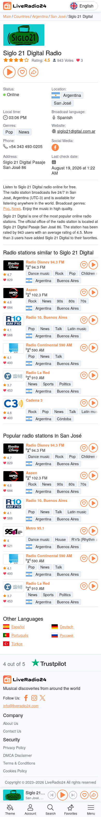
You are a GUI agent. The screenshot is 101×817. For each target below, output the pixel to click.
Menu (91, 813)
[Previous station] (52, 795)
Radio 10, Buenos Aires (46, 317)
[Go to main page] (25, 6)
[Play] (9, 72)
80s (72, 301)
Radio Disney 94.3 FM (45, 262)
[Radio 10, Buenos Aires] (13, 320)
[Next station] (73, 795)
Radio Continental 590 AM (49, 345)
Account (30, 813)
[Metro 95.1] (13, 531)
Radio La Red (38, 372)
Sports (48, 383)
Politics (65, 383)
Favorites (70, 813)
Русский (66, 635)
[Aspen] (13, 293)
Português (19, 635)
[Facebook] (55, 147)
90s (60, 301)
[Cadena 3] (13, 403)
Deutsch (66, 626)
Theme (10, 813)
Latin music (77, 328)
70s (83, 301)
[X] (42, 698)
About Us (10, 723)
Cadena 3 (34, 400)
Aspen (31, 289)
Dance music (38, 273)
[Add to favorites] (22, 72)
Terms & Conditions (19, 763)
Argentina (72, 95)
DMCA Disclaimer (17, 755)
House (60, 539)
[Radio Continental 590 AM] (13, 348)
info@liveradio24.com (21, 705)
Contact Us (12, 731)
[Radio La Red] (13, 376)
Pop (9, 132)
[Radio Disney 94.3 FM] (13, 265)
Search (51, 813)
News (24, 132)
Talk (58, 328)
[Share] (33, 72)
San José (62, 103)
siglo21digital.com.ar (76, 131)
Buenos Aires (68, 280)
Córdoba (64, 418)
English (86, 6)
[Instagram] (34, 698)
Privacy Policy (14, 747)
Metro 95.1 (35, 528)
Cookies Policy (15, 770)
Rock (59, 273)
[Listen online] (93, 264)
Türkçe (17, 643)
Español (18, 626)
